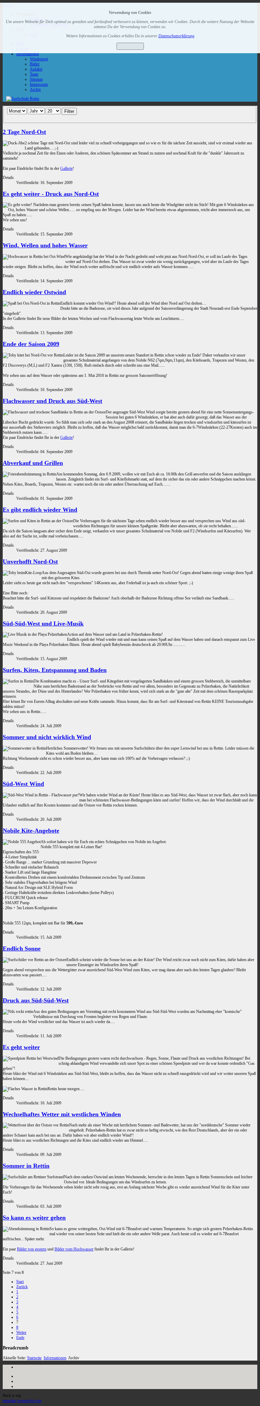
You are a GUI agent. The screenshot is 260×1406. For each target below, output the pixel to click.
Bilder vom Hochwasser (74, 1249)
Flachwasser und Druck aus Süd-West (52, 401)
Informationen (27, 54)
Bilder (35, 64)
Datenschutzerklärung (176, 36)
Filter (69, 111)
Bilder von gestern (31, 1249)
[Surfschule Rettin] (23, 98)
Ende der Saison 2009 (31, 344)
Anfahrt (36, 69)
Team (34, 74)
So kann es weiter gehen (34, 1217)
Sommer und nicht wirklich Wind (47, 737)
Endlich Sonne (22, 948)
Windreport (39, 59)
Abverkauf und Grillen (33, 463)
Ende (20, 1337)
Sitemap (36, 79)
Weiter (21, 1332)
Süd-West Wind (23, 783)
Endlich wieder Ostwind (34, 292)
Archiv (35, 89)
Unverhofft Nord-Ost (30, 561)
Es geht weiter (21, 1047)
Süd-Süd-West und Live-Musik (43, 623)
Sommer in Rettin (26, 1165)
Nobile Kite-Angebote (31, 830)
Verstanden (130, 46)
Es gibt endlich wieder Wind (40, 509)
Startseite (34, 1358)
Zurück (22, 1286)
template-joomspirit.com (22, 1400)
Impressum (39, 84)
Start (20, 1281)
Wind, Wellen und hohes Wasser (45, 245)
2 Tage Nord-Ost (24, 131)
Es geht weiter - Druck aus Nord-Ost (51, 193)
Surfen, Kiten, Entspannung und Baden (55, 670)
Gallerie (66, 168)
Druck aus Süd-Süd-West (36, 1000)
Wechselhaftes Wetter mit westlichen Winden (62, 1114)
